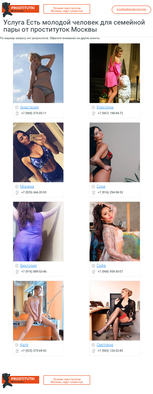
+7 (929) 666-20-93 (33, 192)
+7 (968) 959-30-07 (110, 271)
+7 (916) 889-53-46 (33, 271)
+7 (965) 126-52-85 (110, 350)
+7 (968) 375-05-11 (33, 113)
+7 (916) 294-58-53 (110, 192)
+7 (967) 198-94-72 (110, 113)
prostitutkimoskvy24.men (131, 9)
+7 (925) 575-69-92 (33, 350)
